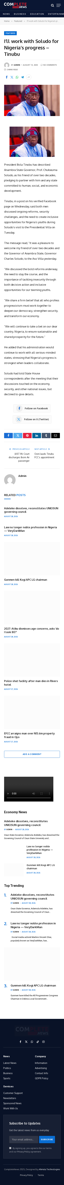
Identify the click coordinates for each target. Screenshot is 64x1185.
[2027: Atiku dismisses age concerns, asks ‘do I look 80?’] (32, 607)
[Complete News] (15, 5)
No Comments (50, 65)
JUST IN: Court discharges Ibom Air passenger (19, 457)
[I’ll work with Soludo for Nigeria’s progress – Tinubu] (32, 100)
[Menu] (58, 5)
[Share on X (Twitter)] (11, 77)
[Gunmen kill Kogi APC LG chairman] (32, 558)
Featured (10, 33)
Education (37, 14)
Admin (17, 65)
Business (20, 14)
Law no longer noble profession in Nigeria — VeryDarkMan (40, 849)
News (6, 14)
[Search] (52, 5)
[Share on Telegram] (22, 77)
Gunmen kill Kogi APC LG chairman (25, 579)
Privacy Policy (23, 1151)
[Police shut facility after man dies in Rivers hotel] (32, 660)
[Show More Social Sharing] (28, 77)
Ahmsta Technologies (49, 1169)
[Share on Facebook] (6, 77)
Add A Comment (32, 754)
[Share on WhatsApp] (17, 77)
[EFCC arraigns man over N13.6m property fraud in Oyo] (32, 712)
